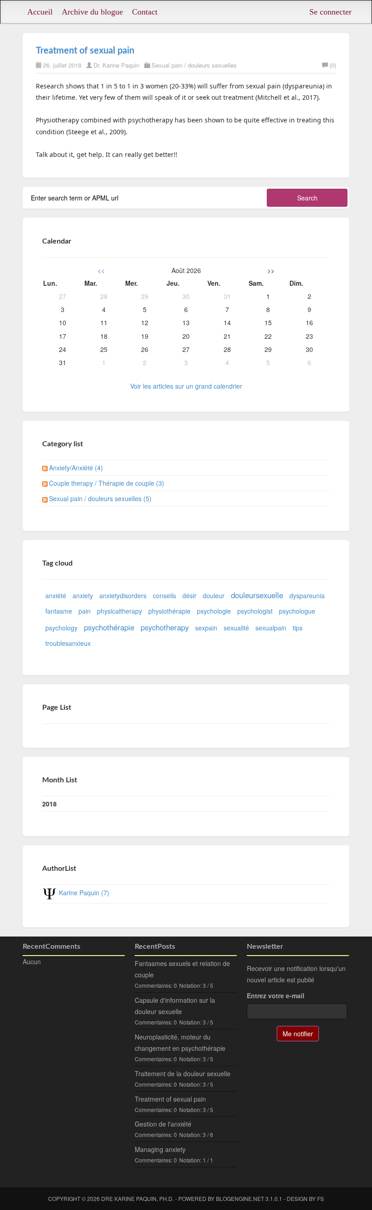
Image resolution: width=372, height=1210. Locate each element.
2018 (49, 803)
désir (189, 595)
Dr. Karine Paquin (116, 65)
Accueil (40, 11)
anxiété (55, 595)
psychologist (255, 610)
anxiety (83, 595)
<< (101, 270)
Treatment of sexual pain (85, 50)
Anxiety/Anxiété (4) (76, 467)
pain (84, 610)
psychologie (214, 610)
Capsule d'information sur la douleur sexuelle (175, 1005)
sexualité (236, 627)
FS (320, 1198)
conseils (164, 595)
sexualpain (270, 627)
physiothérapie (169, 610)
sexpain (206, 627)
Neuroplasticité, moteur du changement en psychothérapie (180, 1042)
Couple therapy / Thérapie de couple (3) (106, 483)
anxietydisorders (123, 595)
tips (298, 627)
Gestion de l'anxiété (163, 1123)
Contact (144, 11)
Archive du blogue (92, 11)
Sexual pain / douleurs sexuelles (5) (100, 498)
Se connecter (330, 11)
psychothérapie (109, 627)
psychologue (297, 610)
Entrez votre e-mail (275, 995)
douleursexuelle (257, 595)
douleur (214, 595)
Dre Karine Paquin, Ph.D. (137, 1198)
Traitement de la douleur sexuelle (182, 1073)
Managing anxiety (160, 1149)
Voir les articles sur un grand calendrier (186, 385)
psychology (61, 627)
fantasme (58, 610)
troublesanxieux (68, 643)
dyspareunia (307, 595)
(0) (332, 65)
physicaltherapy (119, 610)
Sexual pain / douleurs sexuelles (194, 65)
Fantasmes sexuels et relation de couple (182, 969)
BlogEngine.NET (240, 1198)
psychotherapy (165, 627)
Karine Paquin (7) (84, 892)
